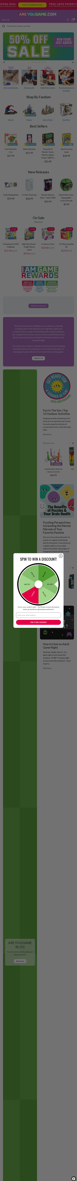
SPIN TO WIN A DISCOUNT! (38, 622)
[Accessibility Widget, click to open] (73, 1178)
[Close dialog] (61, 556)
